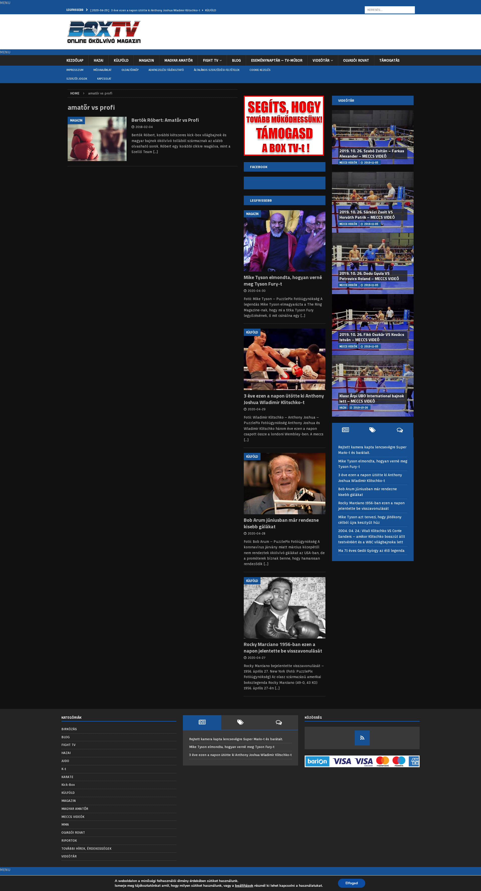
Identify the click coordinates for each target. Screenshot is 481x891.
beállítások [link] (244, 885)
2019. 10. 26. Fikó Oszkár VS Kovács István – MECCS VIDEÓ (371, 337)
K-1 (63, 769)
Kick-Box (68, 785)
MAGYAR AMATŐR (178, 60)
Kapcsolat (104, 78)
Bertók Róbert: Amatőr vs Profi (165, 120)
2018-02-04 (144, 127)
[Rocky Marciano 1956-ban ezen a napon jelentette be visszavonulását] (284, 608)
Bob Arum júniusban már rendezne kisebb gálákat (281, 523)
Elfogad (351, 883)
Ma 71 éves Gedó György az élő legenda (371, 551)
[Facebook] (362, 737)
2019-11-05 (371, 162)
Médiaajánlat (102, 70)
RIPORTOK (69, 840)
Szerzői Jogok (76, 78)
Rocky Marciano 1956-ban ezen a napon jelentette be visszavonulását (283, 647)
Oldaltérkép (130, 70)
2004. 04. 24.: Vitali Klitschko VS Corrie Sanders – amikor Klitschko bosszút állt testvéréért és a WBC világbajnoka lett (371, 536)
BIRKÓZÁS (69, 729)
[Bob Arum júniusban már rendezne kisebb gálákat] (284, 483)
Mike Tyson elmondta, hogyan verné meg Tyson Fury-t (283, 280)
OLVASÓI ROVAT (356, 60)
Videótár (346, 100)
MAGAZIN (146, 60)
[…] (155, 152)
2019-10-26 (360, 407)
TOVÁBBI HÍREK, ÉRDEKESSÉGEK (86, 848)
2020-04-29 (257, 409)
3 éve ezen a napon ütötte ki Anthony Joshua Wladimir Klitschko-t (284, 399)
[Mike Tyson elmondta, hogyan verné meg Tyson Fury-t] (284, 241)
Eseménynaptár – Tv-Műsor (276, 60)
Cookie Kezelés (260, 70)
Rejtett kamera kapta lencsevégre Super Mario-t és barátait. (236, 739)
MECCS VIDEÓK (72, 817)
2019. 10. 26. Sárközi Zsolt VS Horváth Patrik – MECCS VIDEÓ (367, 214)
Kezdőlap (74, 60)
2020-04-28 (256, 533)
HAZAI (98, 60)
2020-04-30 (257, 291)
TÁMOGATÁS (389, 60)
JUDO (65, 761)
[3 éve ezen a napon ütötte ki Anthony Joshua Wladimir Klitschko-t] (284, 359)
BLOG (236, 60)
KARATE (67, 777)
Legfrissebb (261, 200)
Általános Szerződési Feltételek (216, 70)
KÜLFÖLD (121, 60)
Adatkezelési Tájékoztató (166, 70)
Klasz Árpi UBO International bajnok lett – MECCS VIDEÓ (371, 398)
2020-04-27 (257, 658)
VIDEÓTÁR (321, 60)
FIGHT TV (210, 60)
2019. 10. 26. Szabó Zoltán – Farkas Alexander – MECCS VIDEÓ (371, 153)
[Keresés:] (390, 10)
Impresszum (74, 70)
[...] (302, 316)
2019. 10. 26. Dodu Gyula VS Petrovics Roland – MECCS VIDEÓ (369, 276)
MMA (65, 824)
